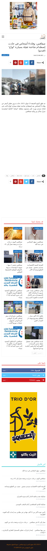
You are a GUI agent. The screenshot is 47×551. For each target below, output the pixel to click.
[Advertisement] (23, 198)
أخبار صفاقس (5, 55)
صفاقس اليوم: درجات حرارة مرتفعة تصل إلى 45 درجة (27, 478)
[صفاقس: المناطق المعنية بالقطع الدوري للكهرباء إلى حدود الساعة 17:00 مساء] (13, 281)
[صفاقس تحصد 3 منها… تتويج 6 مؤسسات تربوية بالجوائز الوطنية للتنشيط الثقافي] (13, 256)
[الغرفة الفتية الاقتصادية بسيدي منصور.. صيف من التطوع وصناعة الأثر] (34, 256)
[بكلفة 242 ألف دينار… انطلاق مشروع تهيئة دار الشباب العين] (34, 307)
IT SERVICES (18, 547)
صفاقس (12, 175)
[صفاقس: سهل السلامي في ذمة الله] (34, 233)
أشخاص (38, 175)
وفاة (7, 175)
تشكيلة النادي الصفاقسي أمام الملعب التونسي (30, 504)
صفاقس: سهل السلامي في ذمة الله (33, 471)
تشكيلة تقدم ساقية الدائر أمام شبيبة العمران (31, 496)
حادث (33, 175)
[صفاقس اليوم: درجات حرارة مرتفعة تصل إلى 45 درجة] (13, 233)
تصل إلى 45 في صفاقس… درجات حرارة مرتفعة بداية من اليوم (25, 522)
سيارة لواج (26, 175)
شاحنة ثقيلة (19, 175)
